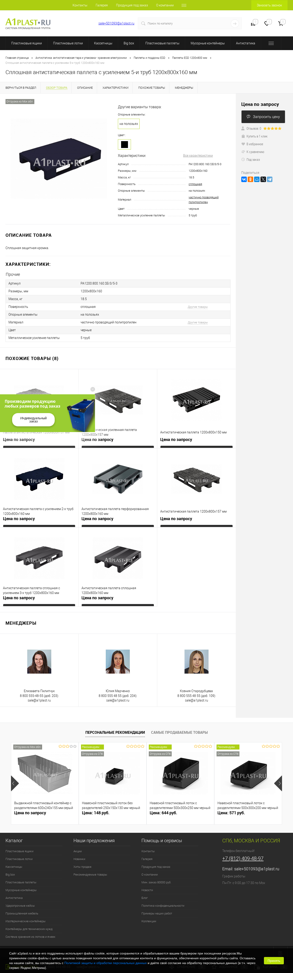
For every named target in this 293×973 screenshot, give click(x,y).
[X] (263, 179)
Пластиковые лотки (68, 43)
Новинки (79, 859)
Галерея (102, 5)
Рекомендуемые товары (90, 874)
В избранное (255, 144)
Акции (77, 851)
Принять (274, 960)
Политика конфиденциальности (162, 905)
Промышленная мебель (21, 913)
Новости (147, 890)
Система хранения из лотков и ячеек (30, 936)
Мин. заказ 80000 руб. (156, 882)
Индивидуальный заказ (33, 419)
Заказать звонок (269, 5)
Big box (129, 43)
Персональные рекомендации (115, 732)
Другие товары (198, 307)
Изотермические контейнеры (25, 921)
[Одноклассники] (250, 179)
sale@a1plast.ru (39, 700)
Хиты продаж (82, 866)
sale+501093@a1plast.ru (116, 23)
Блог (144, 898)
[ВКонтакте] (244, 179)
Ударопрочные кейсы (20, 905)
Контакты (80, 5)
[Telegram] (269, 179)
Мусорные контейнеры (208, 43)
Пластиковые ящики (26, 43)
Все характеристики (198, 155)
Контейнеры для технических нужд (28, 929)
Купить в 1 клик (257, 136)
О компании (165, 5)
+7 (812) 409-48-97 (72, 23)
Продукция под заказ (132, 5)
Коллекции (148, 921)
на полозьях (128, 124)
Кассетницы (103, 43)
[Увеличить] (58, 159)
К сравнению (255, 151)
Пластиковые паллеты (162, 43)
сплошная (195, 184)
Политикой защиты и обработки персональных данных (105, 963)
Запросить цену (266, 117)
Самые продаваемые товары (179, 732)
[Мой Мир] (257, 179)
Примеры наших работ (156, 913)
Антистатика (245, 43)
